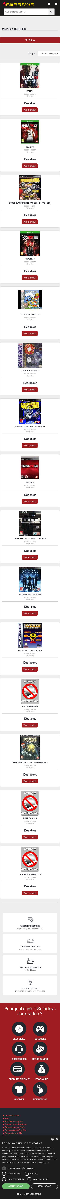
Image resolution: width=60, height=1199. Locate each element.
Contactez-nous (11, 1115)
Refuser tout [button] (44, 1186)
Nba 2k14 (30, 482)
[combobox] (52, 1139)
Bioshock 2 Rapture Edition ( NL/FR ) (30, 762)
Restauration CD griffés (15, 1130)
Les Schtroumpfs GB (30, 314)
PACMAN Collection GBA (30, 650)
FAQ (6, 1118)
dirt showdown (30, 706)
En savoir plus (43, 1162)
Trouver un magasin (13, 1121)
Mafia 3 (30, 91)
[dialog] (30, 1167)
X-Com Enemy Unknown (30, 594)
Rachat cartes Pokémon (15, 1124)
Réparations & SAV (13, 1133)
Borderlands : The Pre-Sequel (30, 426)
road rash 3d (30, 818)
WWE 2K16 (30, 258)
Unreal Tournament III (30, 874)
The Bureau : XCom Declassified (30, 538)
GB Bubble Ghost (30, 370)
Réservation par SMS (14, 1127)
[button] (30, 1194)
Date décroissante (48, 53)
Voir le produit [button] (29, 109)
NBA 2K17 (30, 146)
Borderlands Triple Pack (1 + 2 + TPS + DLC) (30, 203)
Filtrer (31, 40)
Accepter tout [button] (15, 1186)
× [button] (57, 1139)
